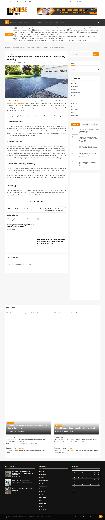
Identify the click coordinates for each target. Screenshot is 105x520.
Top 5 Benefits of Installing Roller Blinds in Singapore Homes (69, 40)
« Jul (73, 492)
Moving (46, 22)
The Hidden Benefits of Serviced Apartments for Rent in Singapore (43, 38)
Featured (73, 89)
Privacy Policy (28, 1)
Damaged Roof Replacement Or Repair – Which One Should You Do (88, 146)
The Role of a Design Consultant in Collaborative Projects (82, 451)
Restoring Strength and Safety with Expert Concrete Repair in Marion (54, 32)
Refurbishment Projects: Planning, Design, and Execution (82, 439)
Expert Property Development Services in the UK (75, 428)
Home (6, 1)
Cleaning (13, 22)
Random (96, 124)
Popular (76, 124)
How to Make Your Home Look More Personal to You (89, 130)
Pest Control (74, 109)
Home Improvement (24, 22)
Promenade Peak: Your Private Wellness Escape (32, 451)
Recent (86, 124)
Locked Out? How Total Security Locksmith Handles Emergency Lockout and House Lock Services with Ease (51, 242)
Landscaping (74, 101)
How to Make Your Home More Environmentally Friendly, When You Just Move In (88, 138)
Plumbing (73, 112)
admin (70, 453)
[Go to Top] (101, 516)
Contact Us (19, 1)
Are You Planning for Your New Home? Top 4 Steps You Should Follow (87, 155)
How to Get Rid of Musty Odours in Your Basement (50, 30)
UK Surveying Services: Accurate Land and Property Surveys (33, 440)
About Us (12, 1)
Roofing (62, 22)
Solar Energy (42, 509)
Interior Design (37, 22)
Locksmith (74, 103)
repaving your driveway (15, 103)
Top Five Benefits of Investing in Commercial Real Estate (87, 163)
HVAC (73, 95)
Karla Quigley (60, 431)
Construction (74, 86)
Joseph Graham (11, 62)
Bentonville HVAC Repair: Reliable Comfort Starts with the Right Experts (22, 481)
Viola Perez (11, 431)
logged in (18, 264)
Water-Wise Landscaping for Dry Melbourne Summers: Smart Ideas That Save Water (42, 28)
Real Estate (54, 22)
